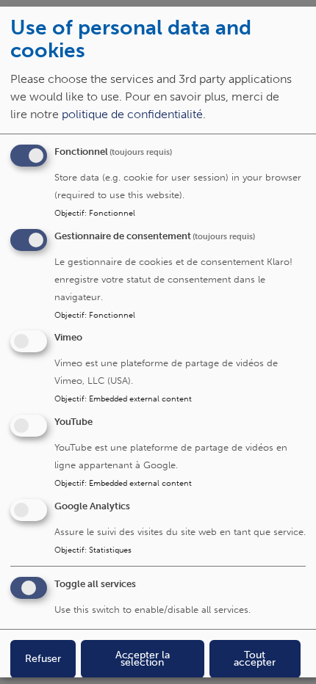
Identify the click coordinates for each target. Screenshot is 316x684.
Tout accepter (255, 659)
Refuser (43, 658)
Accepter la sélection (142, 659)
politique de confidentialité (132, 114)
